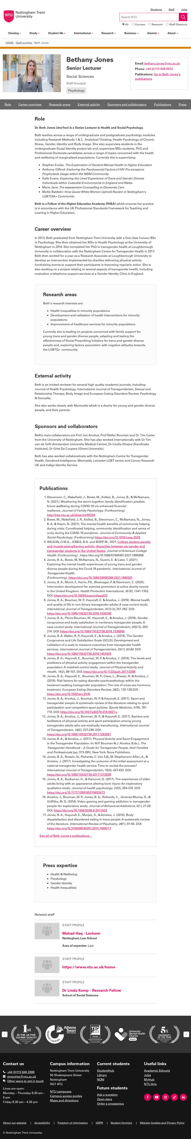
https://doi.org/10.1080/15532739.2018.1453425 (79, 654)
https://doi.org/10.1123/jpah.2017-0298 (109, 671)
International (82, 33)
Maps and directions (64, 1100)
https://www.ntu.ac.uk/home (88, 966)
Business (130, 33)
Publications (162, 104)
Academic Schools (157, 1070)
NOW (100, 1079)
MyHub (149, 1079)
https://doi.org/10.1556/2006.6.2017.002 (80, 810)
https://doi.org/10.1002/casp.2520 (117, 537)
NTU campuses (60, 1091)
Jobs (184, 9)
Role (8, 104)
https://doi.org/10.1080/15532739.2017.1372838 (79, 774)
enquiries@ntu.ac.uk (21, 1076)
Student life (55, 33)
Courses (140, 24)
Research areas (59, 104)
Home (10, 42)
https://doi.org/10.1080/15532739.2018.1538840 (92, 631)
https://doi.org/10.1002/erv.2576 (68, 694)
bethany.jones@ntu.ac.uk (162, 63)
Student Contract (121, 1122)
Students (156, 9)
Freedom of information (73, 1122)
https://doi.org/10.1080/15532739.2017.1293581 (79, 734)
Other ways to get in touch (25, 1081)
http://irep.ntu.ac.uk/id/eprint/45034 (71, 515)
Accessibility (42, 1122)
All (127, 24)
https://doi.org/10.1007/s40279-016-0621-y (89, 712)
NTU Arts (150, 1084)
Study (33, 33)
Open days (104, 1099)
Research (157, 24)
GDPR (99, 1122)
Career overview (29, 104)
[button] (4, 1034)
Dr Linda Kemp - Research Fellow (91, 990)
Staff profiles (24, 42)
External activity (89, 104)
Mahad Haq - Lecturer (81, 933)
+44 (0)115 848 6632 (159, 69)
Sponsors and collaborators (126, 104)
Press (182, 104)
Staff (171, 9)
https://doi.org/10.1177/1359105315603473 (76, 792)
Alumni (152, 33)
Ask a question (107, 1094)
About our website (14, 1122)
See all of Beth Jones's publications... (65, 836)
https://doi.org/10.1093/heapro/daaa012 (81, 595)
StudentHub (105, 1070)
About (171, 33)
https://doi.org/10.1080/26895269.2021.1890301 (100, 577)
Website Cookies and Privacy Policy (162, 1122)
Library (102, 1075)
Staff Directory (178, 24)
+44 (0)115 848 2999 (21, 1072)
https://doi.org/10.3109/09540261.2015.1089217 (79, 828)
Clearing (13, 33)
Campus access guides (66, 1096)
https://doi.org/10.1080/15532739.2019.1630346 (79, 613)
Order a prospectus (110, 1103)
